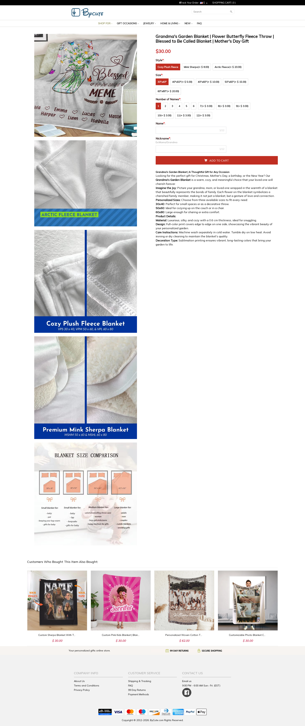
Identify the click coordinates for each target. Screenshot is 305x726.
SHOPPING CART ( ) (224, 2)
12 (203, 115)
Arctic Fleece (228, 67)
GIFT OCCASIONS (127, 23)
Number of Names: (169, 99)
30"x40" (162, 81)
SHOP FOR (104, 23)
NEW (188, 23)
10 (164, 115)
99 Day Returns (137, 690)
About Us (79, 681)
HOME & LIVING (169, 23)
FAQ (199, 23)
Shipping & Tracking (139, 681)
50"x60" (235, 81)
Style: (160, 60)
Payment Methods (138, 694)
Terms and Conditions (86, 685)
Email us (187, 681)
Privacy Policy (82, 690)
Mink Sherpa (196, 67)
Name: (161, 123)
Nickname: (163, 138)
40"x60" (208, 81)
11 (184, 115)
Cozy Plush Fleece (168, 67)
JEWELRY (149, 23)
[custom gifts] (87, 12)
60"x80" (168, 91)
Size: (160, 75)
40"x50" (182, 81)
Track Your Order (190, 2)
